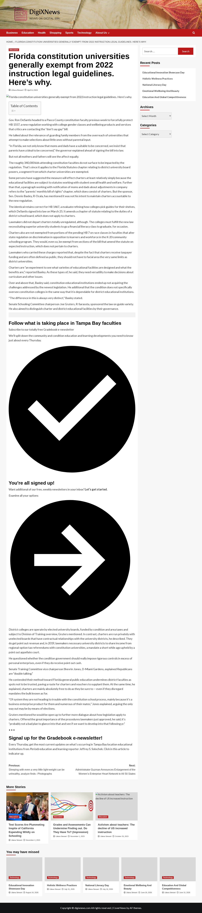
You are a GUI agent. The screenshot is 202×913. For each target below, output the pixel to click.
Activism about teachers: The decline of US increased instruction (116, 828)
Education (28, 32)
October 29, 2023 (121, 836)
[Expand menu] (108, 33)
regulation (15, 167)
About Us (101, 32)
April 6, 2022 (32, 90)
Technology (84, 32)
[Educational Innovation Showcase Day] (24, 869)
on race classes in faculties (106, 232)
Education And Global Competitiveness (164, 97)
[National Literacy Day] (101, 869)
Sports (69, 32)
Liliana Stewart (17, 90)
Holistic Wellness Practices (158, 78)
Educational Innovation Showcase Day (163, 72)
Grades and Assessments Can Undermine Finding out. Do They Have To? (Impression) (72, 828)
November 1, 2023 (77, 836)
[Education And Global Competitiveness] (178, 869)
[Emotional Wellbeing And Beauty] (139, 869)
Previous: (37, 769)
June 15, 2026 (184, 892)
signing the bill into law (109, 150)
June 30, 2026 (146, 892)
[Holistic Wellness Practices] (63, 869)
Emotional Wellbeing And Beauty (161, 90)
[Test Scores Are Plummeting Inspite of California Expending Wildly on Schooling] (27, 806)
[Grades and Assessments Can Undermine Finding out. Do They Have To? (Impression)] (72, 806)
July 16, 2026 (108, 889)
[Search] (194, 33)
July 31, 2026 (69, 889)
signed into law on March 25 (45, 211)
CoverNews (119, 907)
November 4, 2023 (33, 840)
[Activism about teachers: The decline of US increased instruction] (116, 806)
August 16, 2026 (32, 892)
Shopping (55, 32)
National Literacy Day (154, 84)
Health (42, 32)
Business (12, 32)
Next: (105, 769)
